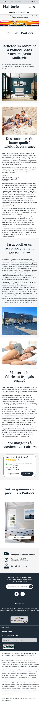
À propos (5, 627)
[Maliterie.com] (11, 7)
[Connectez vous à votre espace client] (30, 7)
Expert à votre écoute (19, 566)
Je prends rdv (13, 474)
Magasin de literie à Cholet (17, 457)
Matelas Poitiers (19, 537)
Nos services (7, 631)
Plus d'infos (27, 474)
